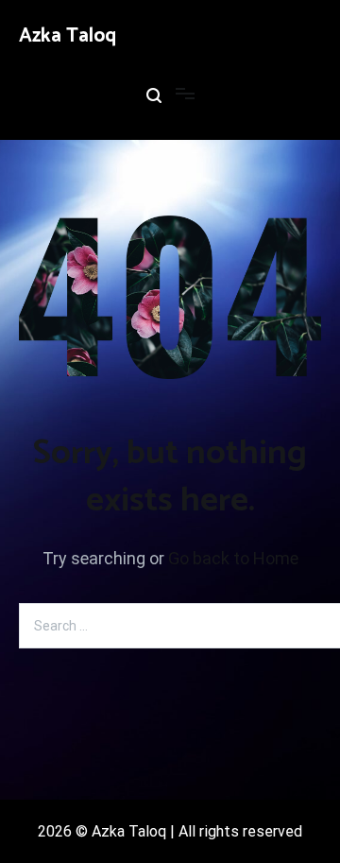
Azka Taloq (67, 36)
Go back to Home (233, 558)
